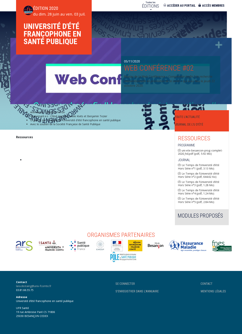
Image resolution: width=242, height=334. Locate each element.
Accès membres (213, 5)
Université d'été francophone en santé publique (52, 34)
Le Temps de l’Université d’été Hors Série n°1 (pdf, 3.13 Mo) (198, 166)
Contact (207, 284)
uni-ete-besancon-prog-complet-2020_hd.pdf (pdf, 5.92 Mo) (200, 152)
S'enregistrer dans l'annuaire (137, 291)
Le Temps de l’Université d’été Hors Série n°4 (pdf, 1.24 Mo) (198, 191)
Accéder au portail (181, 5)
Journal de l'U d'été (189, 124)
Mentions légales (213, 291)
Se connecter (125, 284)
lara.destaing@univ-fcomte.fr (33, 286)
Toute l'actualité (187, 117)
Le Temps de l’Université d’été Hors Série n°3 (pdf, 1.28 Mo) (198, 183)
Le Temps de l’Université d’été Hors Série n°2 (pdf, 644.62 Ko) (198, 175)
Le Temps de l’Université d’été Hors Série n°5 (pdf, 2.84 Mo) (198, 200)
